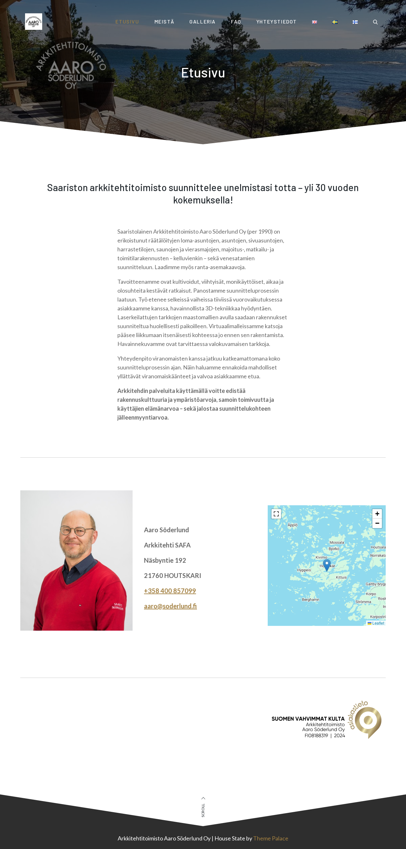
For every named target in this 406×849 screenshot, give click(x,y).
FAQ (236, 21)
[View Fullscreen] (276, 514)
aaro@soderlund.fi (170, 606)
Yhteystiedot (276, 21)
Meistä (164, 21)
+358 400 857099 (170, 590)
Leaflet (377, 623)
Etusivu (127, 21)
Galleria (202, 21)
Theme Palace (270, 838)
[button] (327, 565)
